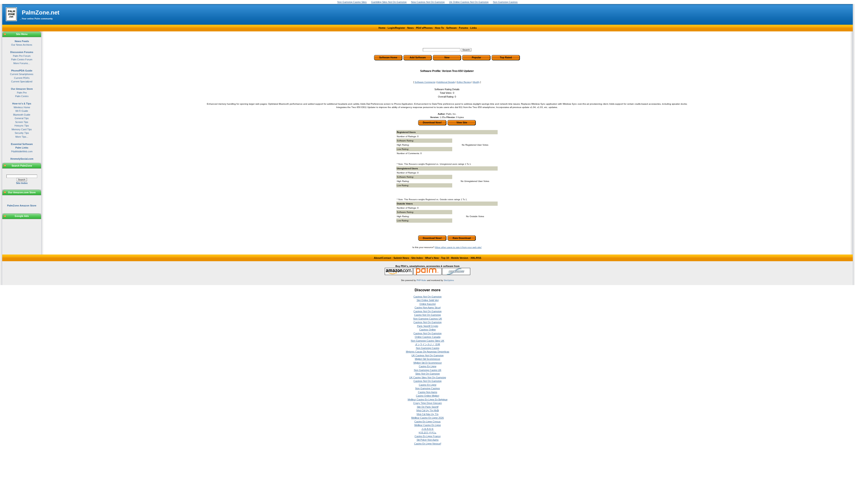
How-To (439, 27)
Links (473, 27)
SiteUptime (449, 280)
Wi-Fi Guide (21, 111)
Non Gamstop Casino (427, 348)
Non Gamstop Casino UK (427, 370)
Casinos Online (427, 329)
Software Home (388, 57)
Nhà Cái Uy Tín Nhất (427, 410)
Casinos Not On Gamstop (427, 296)
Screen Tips (21, 122)
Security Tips (22, 133)
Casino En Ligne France (428, 436)
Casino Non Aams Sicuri (428, 307)
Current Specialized (21, 81)
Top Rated (506, 57)
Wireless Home (22, 107)
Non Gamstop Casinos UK (427, 318)
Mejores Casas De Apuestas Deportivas (427, 351)
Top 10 (445, 258)
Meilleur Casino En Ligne (427, 425)
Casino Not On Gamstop (427, 315)
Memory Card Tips (22, 129)
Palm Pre (22, 92)
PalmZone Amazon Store (21, 205)
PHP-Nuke (421, 280)
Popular (476, 57)
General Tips (22, 118)
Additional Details (446, 82)
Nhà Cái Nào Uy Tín (427, 414)
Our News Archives (21, 44)
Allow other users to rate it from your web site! (458, 247)
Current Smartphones (21, 74)
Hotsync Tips (21, 125)
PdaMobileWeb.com (22, 151)
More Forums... (21, 63)
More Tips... (21, 136)
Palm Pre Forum (22, 56)
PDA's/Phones (424, 27)
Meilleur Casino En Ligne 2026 (427, 417)
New (447, 57)
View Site (461, 122)
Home (382, 27)
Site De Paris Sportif (427, 407)
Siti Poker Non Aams (428, 439)
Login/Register (396, 27)
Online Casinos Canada (427, 337)
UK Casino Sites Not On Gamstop (427, 377)
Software (451, 27)
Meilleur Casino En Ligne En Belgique (428, 399)
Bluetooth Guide (21, 114)
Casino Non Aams (427, 392)
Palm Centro (21, 96)
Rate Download (462, 238)
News (410, 27)
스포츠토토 (427, 429)
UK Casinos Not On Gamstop (427, 355)
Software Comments (425, 82)
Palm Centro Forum (21, 59)
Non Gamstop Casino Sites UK (427, 340)
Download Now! (432, 122)
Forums (463, 27)
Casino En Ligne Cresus (427, 421)
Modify (476, 82)
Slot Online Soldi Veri (428, 300)
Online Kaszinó (427, 304)
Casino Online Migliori (427, 395)
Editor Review (464, 82)
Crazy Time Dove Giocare (427, 403)
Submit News (401, 258)
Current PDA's (22, 78)
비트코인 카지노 (427, 432)
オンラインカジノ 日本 (427, 344)
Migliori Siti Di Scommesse (427, 362)
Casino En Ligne (427, 366)
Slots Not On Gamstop (427, 373)
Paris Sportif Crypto (427, 326)
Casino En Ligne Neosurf (427, 443)
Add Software (418, 57)
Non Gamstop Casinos (427, 388)
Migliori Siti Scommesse (427, 359)
